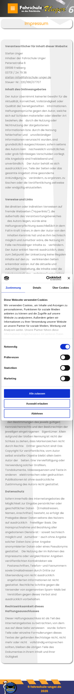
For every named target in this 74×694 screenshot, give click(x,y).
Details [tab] (37, 287)
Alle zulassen (37, 393)
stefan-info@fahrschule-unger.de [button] (28, 77)
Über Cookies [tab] (60, 287)
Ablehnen (37, 413)
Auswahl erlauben (37, 403)
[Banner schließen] (69, 278)
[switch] (65, 357)
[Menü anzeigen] (13, 8)
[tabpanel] (37, 24)
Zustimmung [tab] (13, 287)
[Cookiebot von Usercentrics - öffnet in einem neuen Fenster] (46, 278)
